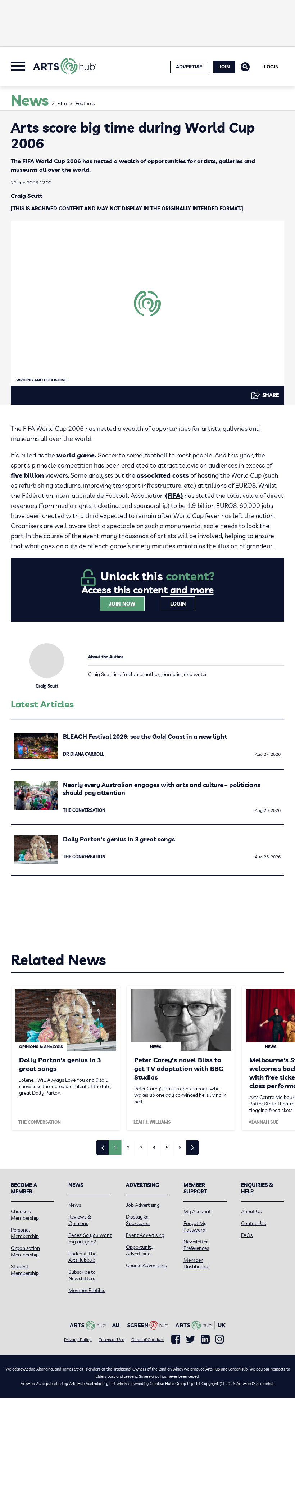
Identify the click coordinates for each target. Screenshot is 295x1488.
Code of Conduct (147, 1339)
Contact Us (253, 1223)
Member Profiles (86, 1290)
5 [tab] (166, 1147)
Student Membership (25, 1269)
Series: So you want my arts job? (90, 1238)
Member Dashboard (195, 1263)
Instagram (219, 1339)
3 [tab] (141, 1147)
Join (224, 67)
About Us (251, 1211)
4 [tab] (154, 1147)
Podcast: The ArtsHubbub (82, 1256)
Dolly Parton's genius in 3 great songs (119, 839)
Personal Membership (25, 1232)
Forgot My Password (195, 1226)
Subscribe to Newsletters (82, 1275)
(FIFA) (174, 495)
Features (85, 103)
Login (271, 67)
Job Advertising (143, 1205)
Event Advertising (145, 1235)
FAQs (247, 1235)
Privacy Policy (78, 1339)
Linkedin (205, 1339)
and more (192, 590)
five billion (27, 475)
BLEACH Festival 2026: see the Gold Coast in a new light (145, 736)
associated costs (163, 475)
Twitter (190, 1339)
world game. (76, 455)
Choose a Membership (25, 1214)
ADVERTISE (189, 67)
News (74, 1205)
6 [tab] (179, 1147)
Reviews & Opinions (79, 1220)
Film (62, 103)
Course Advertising (146, 1265)
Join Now (122, 603)
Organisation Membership (25, 1251)
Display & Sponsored (138, 1220)
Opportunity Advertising (140, 1250)
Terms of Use (111, 1339)
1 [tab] (115, 1147)
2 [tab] (128, 1147)
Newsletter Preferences (196, 1244)
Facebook (175, 1339)
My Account (197, 1211)
